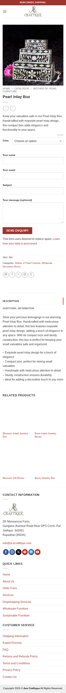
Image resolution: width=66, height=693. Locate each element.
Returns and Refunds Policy (20, 656)
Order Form (10, 588)
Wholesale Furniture (15, 608)
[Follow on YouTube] (37, 552)
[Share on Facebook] (12, 275)
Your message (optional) (17, 200)
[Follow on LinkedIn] (31, 552)
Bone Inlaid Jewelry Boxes (45, 435)
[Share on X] (18, 275)
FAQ (5, 649)
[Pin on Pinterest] (25, 275)
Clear (60, 135)
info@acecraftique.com (17, 543)
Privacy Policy (11, 669)
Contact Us (10, 676)
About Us (8, 581)
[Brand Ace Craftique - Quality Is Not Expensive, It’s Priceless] (33, 11)
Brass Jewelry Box (45, 478)
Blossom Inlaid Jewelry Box (15, 435)
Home (6, 88)
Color (6, 141)
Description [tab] (11, 301)
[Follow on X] (18, 552)
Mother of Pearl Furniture (27, 263)
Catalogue (21, 88)
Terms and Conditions (16, 663)
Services (8, 595)
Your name (9, 155)
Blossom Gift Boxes (13, 478)
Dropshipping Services (17, 601)
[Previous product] (12, 108)
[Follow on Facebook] (6, 552)
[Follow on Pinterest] (25, 552)
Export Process (12, 642)
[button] (5, 11)
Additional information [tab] (18, 308)
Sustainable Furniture (16, 615)
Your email (9, 170)
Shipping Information (16, 636)
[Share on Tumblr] (31, 275)
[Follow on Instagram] (12, 552)
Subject (7, 185)
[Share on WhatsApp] (6, 275)
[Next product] (5, 108)
